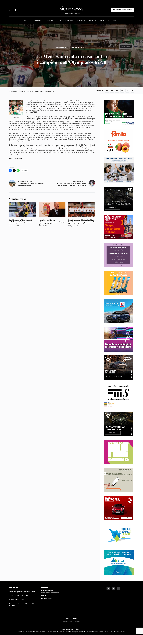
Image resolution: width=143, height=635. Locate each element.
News (25, 20)
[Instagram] (113, 588)
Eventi (91, 20)
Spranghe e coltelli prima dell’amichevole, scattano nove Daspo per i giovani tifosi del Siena (52, 222)
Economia (37, 20)
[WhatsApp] (132, 91)
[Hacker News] (122, 91)
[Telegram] (127, 91)
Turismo (80, 20)
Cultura (50, 20)
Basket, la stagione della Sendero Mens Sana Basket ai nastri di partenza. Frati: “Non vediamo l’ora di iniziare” (81, 222)
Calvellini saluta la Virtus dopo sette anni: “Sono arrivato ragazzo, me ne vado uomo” (21, 222)
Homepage (45, 587)
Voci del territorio (66, 20)
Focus (80, 47)
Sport (115, 20)
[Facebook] (107, 91)
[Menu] (10, 10)
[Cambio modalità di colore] (16, 10)
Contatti (44, 595)
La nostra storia (47, 590)
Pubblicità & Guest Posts (50, 593)
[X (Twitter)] (112, 91)
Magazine (103, 20)
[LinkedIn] (117, 91)
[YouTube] (118, 588)
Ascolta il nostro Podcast (123, 10)
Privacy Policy (46, 598)
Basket (75, 47)
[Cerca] (9, 20)
